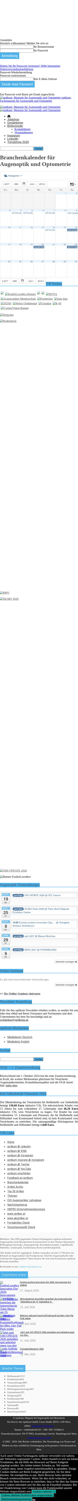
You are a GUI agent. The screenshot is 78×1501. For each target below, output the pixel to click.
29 (65, 261)
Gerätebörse (15, 122)
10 (9, 227)
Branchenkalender (18, 1182)
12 (31, 227)
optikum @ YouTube (19, 1169)
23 (76, 244)
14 (54, 227)
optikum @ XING (17, 1151)
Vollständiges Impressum (39, 1437)
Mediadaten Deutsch (19, 1037)
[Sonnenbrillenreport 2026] (11, 1355)
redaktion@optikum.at (30, 1266)
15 (65, 227)
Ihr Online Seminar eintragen (22, 993)
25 (20, 261)
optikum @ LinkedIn (19, 1146)
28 (54, 261)
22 (65, 244)
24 (9, 261)
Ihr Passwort (41, 50)
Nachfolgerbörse (17, 1204)
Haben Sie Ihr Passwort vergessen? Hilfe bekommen (30, 65)
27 (43, 261)
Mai (16, 183)
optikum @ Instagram (20, 1155)
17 (9, 244)
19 (31, 244)
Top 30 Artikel (15, 1191)
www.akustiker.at (17, 1218)
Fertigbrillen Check (18, 1222)
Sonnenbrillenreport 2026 (32, 1349)
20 (43, 244)
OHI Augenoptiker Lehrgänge (24, 1200)
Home (10, 1142)
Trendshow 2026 (18, 142)
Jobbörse (13, 119)
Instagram (13, 135)
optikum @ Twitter (18, 1164)
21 (54, 244)
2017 (7, 183)
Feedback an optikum (20, 1178)
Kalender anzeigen (65, 961)
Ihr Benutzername (44, 46)
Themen (12, 1196)
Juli (32, 183)
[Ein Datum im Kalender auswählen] (24, 184)
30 (76, 261)
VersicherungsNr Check (21, 1227)
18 (20, 244)
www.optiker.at (16, 1213)
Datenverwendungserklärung (16, 69)
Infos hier (11, 1085)
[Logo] (30, 106)
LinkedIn (12, 138)
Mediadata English (18, 1041)
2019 (41, 183)
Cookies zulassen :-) (44, 1491)
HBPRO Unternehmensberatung (26, 1209)
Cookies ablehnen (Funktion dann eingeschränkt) (27, 1495)
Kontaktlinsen (22, 129)
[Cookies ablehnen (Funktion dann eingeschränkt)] (33, 1499)
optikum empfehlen (18, 1173)
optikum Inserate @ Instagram (25, 1160)
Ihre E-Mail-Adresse (45, 78)
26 (31, 261)
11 (20, 227)
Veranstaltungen (24, 132)
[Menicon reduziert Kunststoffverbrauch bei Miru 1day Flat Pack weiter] (12, 1328)
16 (76, 227)
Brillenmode (15, 125)
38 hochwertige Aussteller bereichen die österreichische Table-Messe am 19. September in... (46, 1300)
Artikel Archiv (15, 1187)
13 (43, 227)
